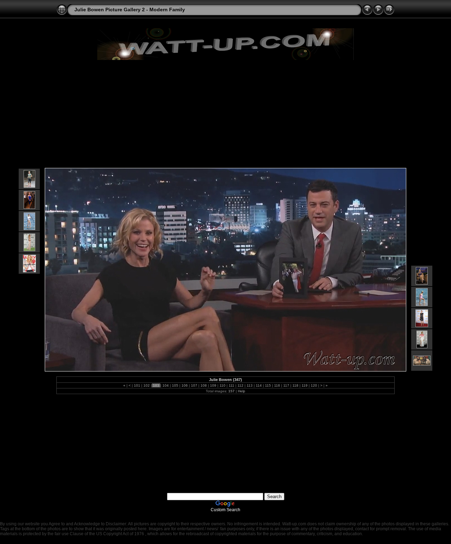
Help (241, 391)
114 (259, 385)
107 (194, 385)
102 (146, 385)
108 (203, 385)
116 (277, 385)
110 (222, 385)
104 (165, 385)
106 (184, 385)
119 (305, 385)
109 (213, 385)
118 (295, 385)
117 (286, 385)
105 (175, 385)
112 (240, 385)
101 (137, 385)
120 (314, 385)
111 (231, 385)
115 (268, 385)
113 (250, 385)
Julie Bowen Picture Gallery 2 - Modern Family (129, 9)
